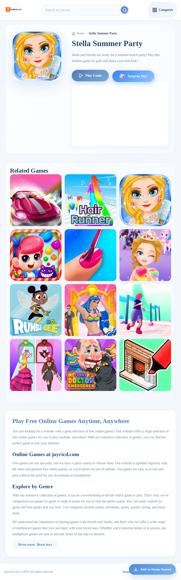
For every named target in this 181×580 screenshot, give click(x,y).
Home (80, 33)
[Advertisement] (120, 114)
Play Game (93, 75)
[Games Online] (13, 10)
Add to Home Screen (155, 569)
